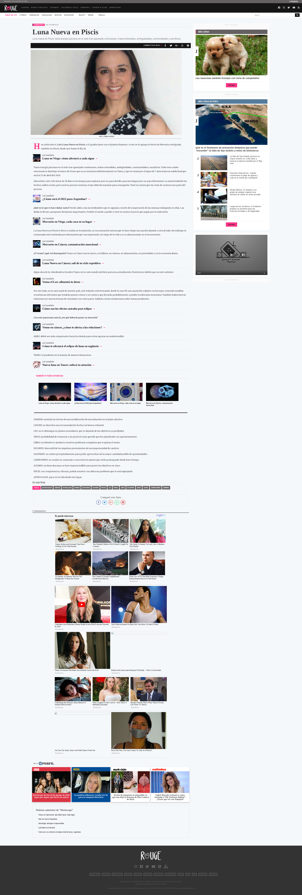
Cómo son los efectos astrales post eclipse (67, 308)
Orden (90, 15)
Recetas (58, 15)
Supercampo (170, 874)
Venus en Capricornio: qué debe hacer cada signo (56, 815)
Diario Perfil (94, 874)
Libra (123, 488)
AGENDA (25, 7)
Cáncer (57, 488)
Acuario (95, 488)
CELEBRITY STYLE (70, 7)
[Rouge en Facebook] (141, 866)
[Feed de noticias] (159, 866)
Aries (139, 488)
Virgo (116, 488)
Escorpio (130, 488)
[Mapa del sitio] (166, 866)
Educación (69, 15)
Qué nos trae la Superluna (47, 819)
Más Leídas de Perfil (208, 101)
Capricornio (156, 488)
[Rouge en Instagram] (135, 866)
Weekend (147, 874)
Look (181, 874)
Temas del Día (11, 15)
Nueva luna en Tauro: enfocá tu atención (67, 364)
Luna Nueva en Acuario (46, 828)
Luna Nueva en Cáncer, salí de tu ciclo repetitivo (71, 263)
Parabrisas (158, 874)
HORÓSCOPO (115, 7)
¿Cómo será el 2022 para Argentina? (65, 198)
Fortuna (128, 874)
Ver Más (231, 85)
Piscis (103, 488)
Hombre (138, 874)
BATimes (213, 874)
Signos (77, 488)
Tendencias (34, 15)
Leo (109, 488)
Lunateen (202, 874)
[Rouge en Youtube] (153, 866)
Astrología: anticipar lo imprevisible (51, 823)
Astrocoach (47, 488)
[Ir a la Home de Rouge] (151, 855)
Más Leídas (203, 32)
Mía (194, 874)
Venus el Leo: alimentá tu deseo (61, 281)
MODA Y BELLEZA (39, 7)
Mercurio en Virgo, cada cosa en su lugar (67, 221)
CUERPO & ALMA (99, 7)
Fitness (23, 15)
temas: (37, 488)
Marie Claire (117, 874)
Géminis (166, 488)
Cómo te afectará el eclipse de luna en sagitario (70, 346)
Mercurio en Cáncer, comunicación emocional (70, 244)
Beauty (82, 15)
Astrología (67, 488)
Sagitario (86, 488)
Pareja (102, 15)
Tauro (145, 488)
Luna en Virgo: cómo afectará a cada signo (68, 158)
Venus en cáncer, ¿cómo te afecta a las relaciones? (72, 327)
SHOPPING (85, 7)
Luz (187, 874)
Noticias (106, 874)
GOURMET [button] (54, 7)
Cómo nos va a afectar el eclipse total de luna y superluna (59, 832)
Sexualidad (47, 15)
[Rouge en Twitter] (147, 866)
